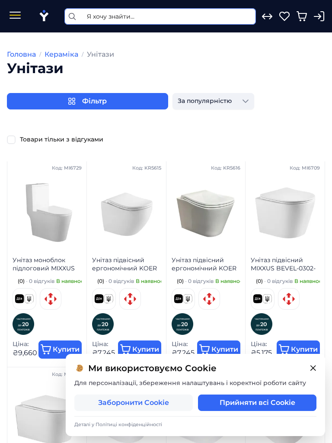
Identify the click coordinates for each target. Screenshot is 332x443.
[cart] (302, 16)
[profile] (319, 16)
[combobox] (204, 101)
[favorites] (284, 16)
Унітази (100, 54)
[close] (313, 368)
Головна (21, 54)
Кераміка (61, 54)
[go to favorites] (284, 16)
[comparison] (267, 16)
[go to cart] (302, 16)
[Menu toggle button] (15, 16)
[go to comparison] (267, 16)
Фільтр (94, 101)
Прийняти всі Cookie (257, 402)
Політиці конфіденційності (129, 424)
